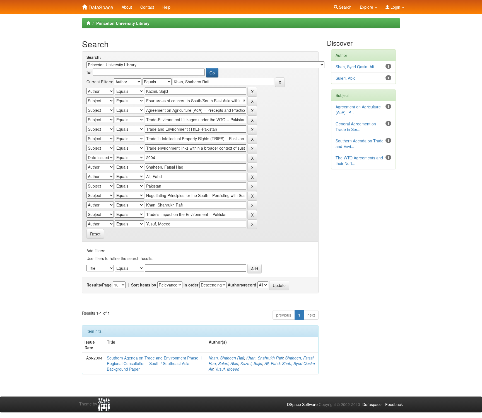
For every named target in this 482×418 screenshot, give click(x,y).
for (89, 72)
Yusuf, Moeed (227, 369)
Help (166, 7)
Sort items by (143, 285)
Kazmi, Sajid (251, 363)
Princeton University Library (123, 23)
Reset (95, 234)
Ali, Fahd (272, 363)
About (127, 7)
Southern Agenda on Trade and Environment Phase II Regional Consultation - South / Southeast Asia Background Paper (154, 363)
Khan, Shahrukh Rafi (264, 358)
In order (191, 285)
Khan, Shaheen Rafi (226, 358)
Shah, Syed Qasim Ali (355, 66)
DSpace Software (302, 404)
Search (344, 7)
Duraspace (372, 404)
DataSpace (100, 5)
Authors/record (242, 285)
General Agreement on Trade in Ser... (356, 126)
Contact (147, 7)
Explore (367, 7)
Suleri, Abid (228, 363)
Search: (93, 57)
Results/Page (99, 285)
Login (395, 7)
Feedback (394, 404)
